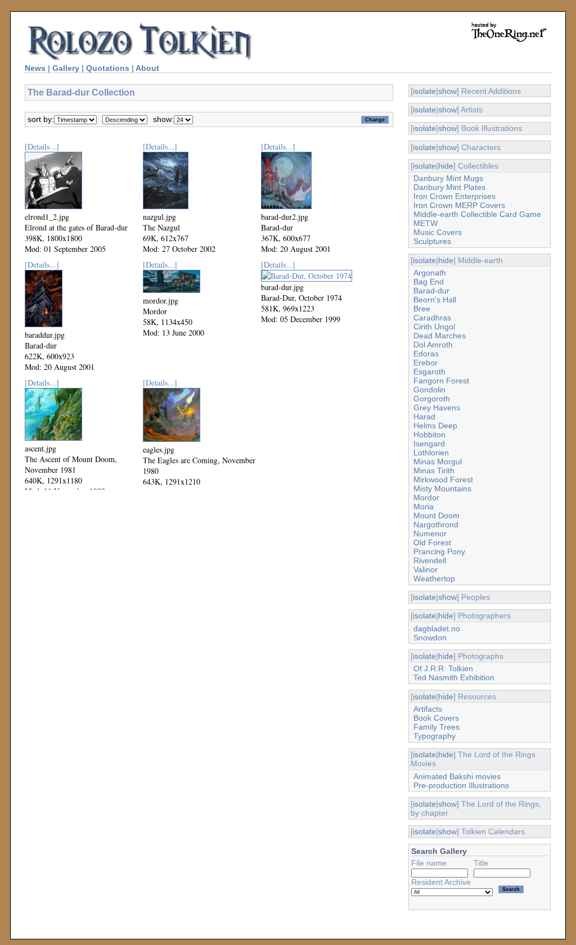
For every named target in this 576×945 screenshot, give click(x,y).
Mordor (426, 497)
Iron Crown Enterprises (454, 196)
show (447, 91)
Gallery (65, 68)
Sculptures (432, 241)
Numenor (430, 533)
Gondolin (429, 389)
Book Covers (436, 717)
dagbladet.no (436, 628)
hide (445, 165)
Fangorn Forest (441, 380)
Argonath (429, 272)
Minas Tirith (433, 470)
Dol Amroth (433, 344)
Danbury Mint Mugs (448, 178)
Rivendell (429, 560)
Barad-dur (431, 290)
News (35, 68)
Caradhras (432, 317)
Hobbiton (429, 434)
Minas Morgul (437, 461)
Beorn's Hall (434, 299)
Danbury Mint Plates (449, 187)
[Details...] (42, 146)
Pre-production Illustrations (461, 785)
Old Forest (432, 542)
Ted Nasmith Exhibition (453, 677)
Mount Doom (436, 515)
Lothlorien (431, 452)
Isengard (429, 443)
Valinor (425, 569)
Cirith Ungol (434, 326)
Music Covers (437, 232)
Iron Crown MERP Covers (459, 205)
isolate (424, 91)
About (147, 68)
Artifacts (427, 708)
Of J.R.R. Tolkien (443, 668)
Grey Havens (436, 407)
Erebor (425, 362)
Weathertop (434, 578)
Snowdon (430, 637)
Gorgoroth (431, 398)
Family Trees (436, 726)
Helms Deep (435, 425)
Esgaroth (429, 371)
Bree (421, 308)
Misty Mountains (442, 488)
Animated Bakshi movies (457, 776)
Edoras (426, 353)
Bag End (428, 281)
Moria (423, 506)
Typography (434, 735)
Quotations (107, 68)
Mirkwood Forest (443, 479)
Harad (424, 416)
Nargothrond (435, 524)
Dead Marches (439, 335)
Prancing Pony (439, 551)
